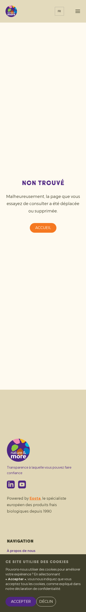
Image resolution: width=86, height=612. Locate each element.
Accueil (43, 228)
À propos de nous (21, 551)
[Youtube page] (22, 484)
